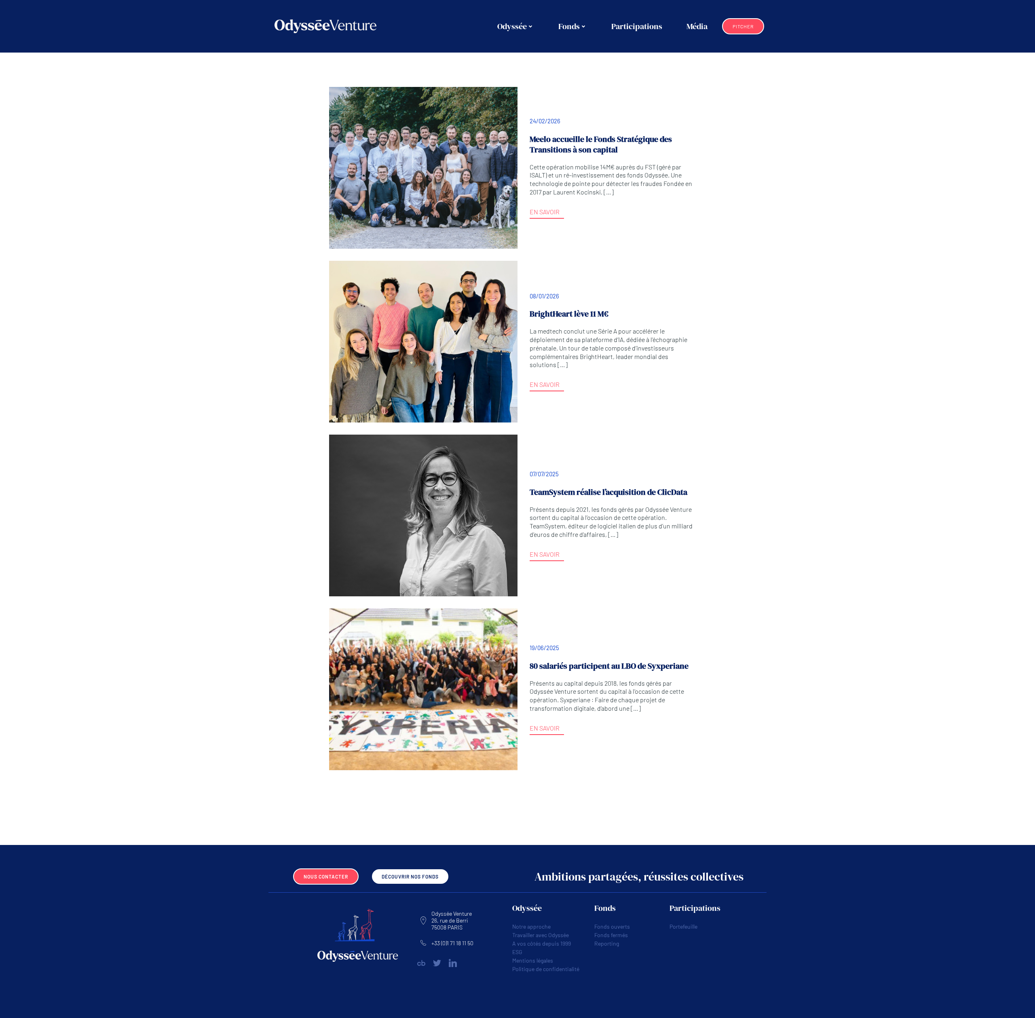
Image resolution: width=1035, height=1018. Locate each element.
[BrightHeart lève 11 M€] (423, 340)
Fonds (569, 26)
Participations (636, 26)
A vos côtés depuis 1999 (541, 943)
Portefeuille (683, 926)
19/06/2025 (544, 647)
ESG (517, 951)
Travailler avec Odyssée (540, 934)
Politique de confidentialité (545, 968)
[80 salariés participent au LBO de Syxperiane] (423, 688)
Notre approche (531, 926)
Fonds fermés (611, 934)
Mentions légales (532, 960)
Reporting (606, 943)
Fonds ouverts (612, 926)
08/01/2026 (544, 296)
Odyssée (512, 26)
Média (697, 26)
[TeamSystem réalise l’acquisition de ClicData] (423, 514)
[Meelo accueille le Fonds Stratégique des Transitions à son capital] (423, 167)
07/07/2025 (544, 473)
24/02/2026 (545, 121)
